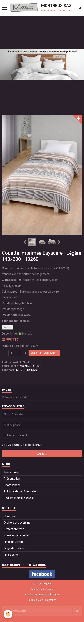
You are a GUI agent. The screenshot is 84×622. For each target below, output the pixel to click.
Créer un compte (10, 445)
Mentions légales (42, 583)
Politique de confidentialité (20, 491)
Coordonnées (12, 485)
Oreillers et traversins (17, 522)
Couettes (9, 516)
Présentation (12, 478)
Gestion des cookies (42, 589)
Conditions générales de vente (42, 594)
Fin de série (11, 554)
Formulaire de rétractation (42, 599)
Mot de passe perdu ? (31, 445)
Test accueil (11, 472)
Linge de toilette (14, 541)
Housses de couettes (17, 535)
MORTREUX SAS (30, 366)
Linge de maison (14, 548)
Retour (8, 327)
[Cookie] (8, 614)
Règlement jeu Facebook (19, 497)
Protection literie (14, 529)
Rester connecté (17, 435)
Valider (42, 453)
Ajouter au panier (44, 353)
